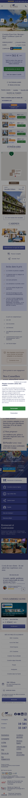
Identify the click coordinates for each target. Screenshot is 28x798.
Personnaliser (14, 413)
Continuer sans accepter (20, 382)
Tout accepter (14, 408)
